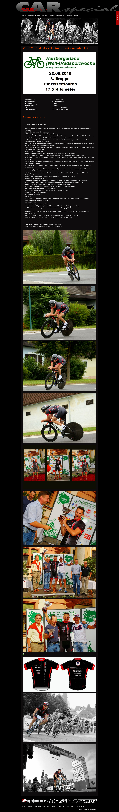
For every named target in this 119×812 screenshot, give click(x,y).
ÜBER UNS (69, 16)
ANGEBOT (31, 16)
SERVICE (44, 16)
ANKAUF (37, 16)
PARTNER (54, 806)
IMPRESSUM (80, 806)
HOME (24, 16)
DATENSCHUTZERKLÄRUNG (67, 806)
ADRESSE (76, 16)
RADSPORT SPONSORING (56, 16)
